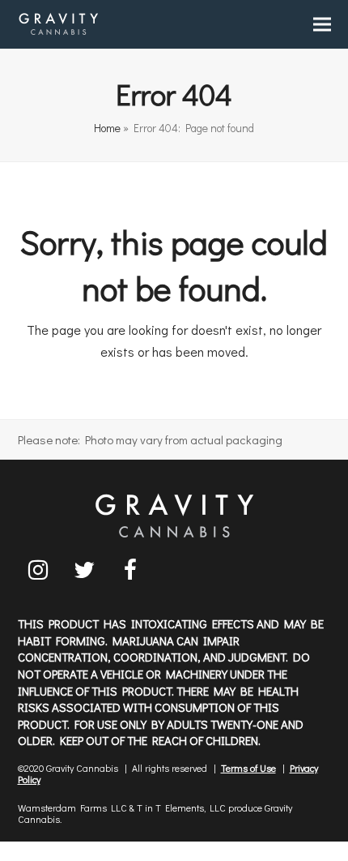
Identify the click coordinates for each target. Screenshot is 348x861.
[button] (322, 25)
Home (107, 128)
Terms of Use (248, 767)
